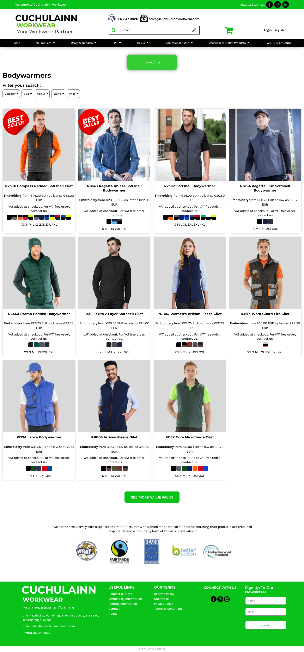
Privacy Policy (163, 604)
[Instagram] (277, 7)
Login (268, 30)
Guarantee (161, 599)
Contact (114, 608)
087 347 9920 (41, 632)
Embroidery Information (125, 599)
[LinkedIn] (285, 7)
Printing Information (123, 604)
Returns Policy (164, 594)
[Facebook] (269, 7)
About (113, 613)
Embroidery (13, 196)
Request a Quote (120, 594)
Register (280, 30)
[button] (45, 43)
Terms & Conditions (168, 608)
